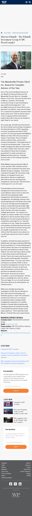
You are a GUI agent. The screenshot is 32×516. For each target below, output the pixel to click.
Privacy (29, 467)
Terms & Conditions (6, 473)
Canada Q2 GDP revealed (9, 349)
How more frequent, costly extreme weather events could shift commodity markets (14, 355)
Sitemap (28, 473)
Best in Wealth (7, 33)
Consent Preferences (25, 471)
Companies (4, 463)
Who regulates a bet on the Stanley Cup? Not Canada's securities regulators (20, 420)
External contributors (6, 478)
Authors (3, 475)
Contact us (28, 465)
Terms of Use (4, 471)
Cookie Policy (27, 469)
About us (28, 463)
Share (2, 76)
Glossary (3, 467)
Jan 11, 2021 (3, 74)
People (3, 465)
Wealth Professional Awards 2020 (20, 33)
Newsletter (4, 469)
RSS (28, 475)
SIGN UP (16, 391)
